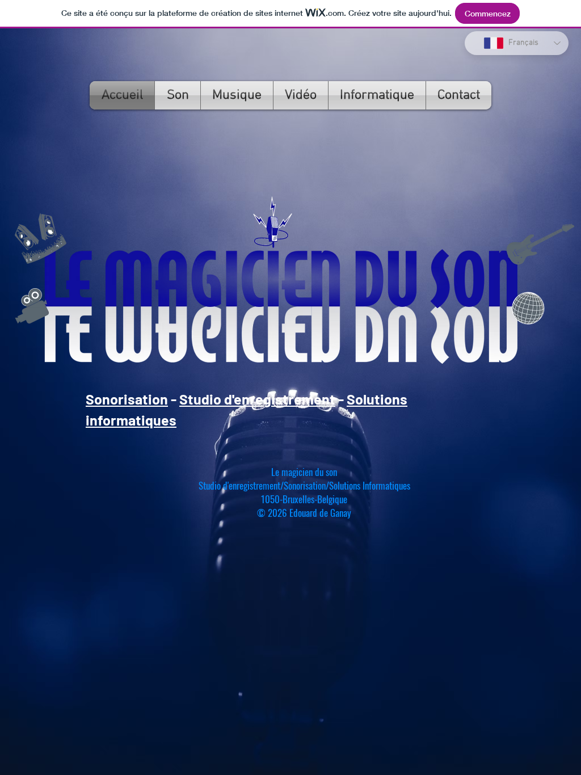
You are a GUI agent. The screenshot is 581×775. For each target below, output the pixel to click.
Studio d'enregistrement (257, 398)
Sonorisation (127, 398)
